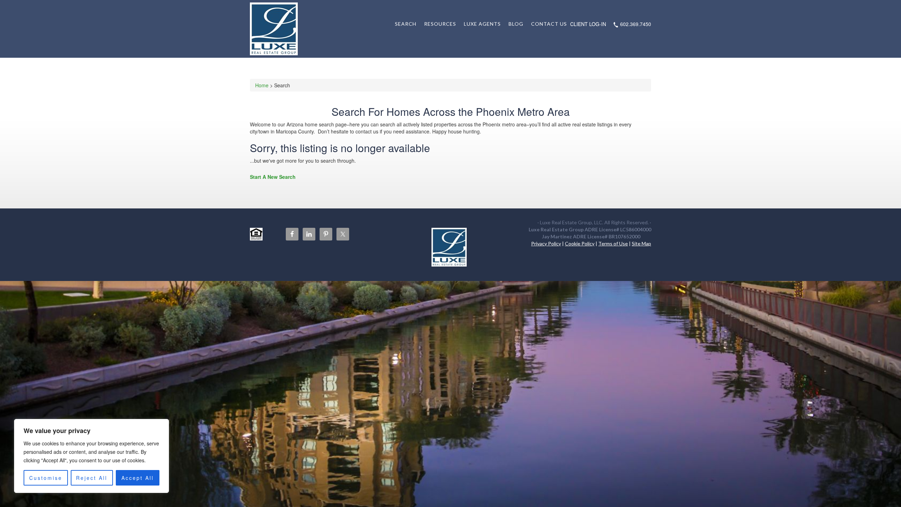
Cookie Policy (579, 243)
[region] (91, 456)
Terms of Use (613, 243)
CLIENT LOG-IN (588, 23)
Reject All (91, 477)
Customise (45, 477)
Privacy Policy (546, 243)
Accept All (137, 477)
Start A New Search (273, 176)
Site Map (641, 243)
